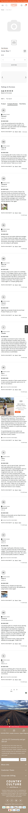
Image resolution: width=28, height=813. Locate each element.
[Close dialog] (27, 398)
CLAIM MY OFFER (18, 412)
